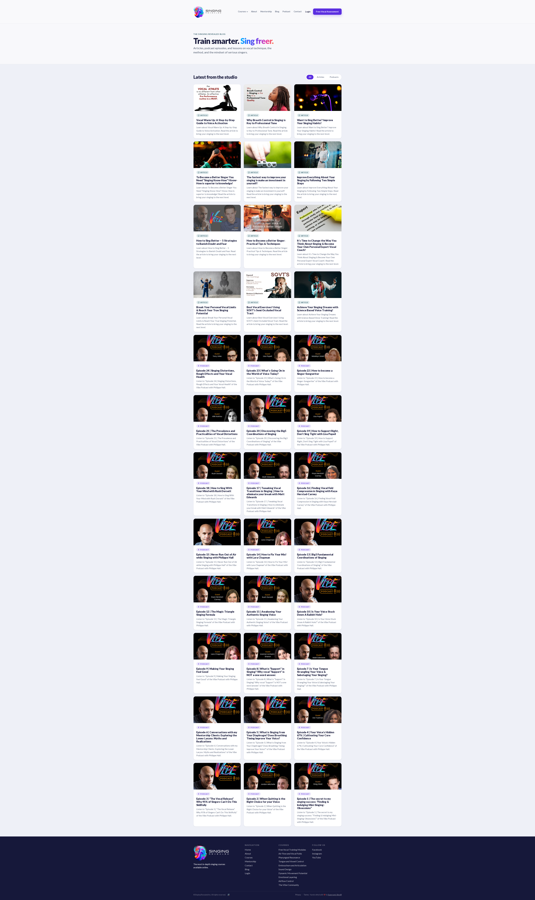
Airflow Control (286, 881)
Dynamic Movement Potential (293, 873)
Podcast (286, 12)
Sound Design (285, 869)
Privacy (298, 895)
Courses (249, 857)
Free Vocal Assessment (327, 11)
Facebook (317, 849)
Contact (298, 12)
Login (308, 11)
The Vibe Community (289, 885)
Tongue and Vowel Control (291, 861)
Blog (277, 12)
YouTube (316, 857)
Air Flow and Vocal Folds (290, 853)
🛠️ (229, 895)
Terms (306, 895)
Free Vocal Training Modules (292, 849)
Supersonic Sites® (335, 895)
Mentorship (266, 12)
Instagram (317, 853)
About (254, 12)
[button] (243, 12)
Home (248, 849)
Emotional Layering (288, 877)
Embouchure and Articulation (292, 865)
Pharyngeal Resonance (289, 857)
